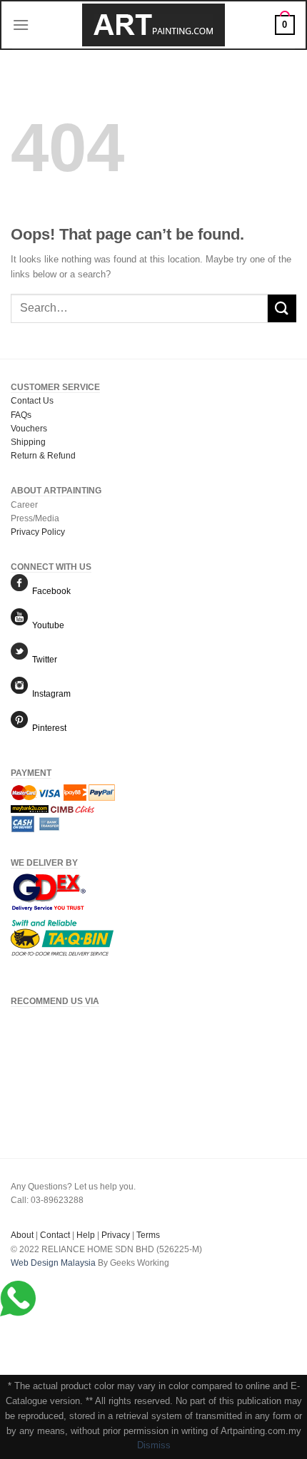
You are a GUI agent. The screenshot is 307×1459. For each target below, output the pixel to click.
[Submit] (282, 308)
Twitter (42, 660)
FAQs (21, 415)
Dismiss (154, 1445)
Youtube (46, 625)
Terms (148, 1235)
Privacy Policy (38, 532)
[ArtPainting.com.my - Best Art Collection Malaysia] (153, 25)
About (22, 1235)
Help (85, 1235)
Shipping (28, 442)
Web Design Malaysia (53, 1263)
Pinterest (47, 728)
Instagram (49, 694)
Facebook (49, 591)
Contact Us (32, 401)
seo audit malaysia (47, 1276)
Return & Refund (43, 456)
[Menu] (20, 24)
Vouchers (29, 429)
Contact (55, 1235)
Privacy (115, 1235)
